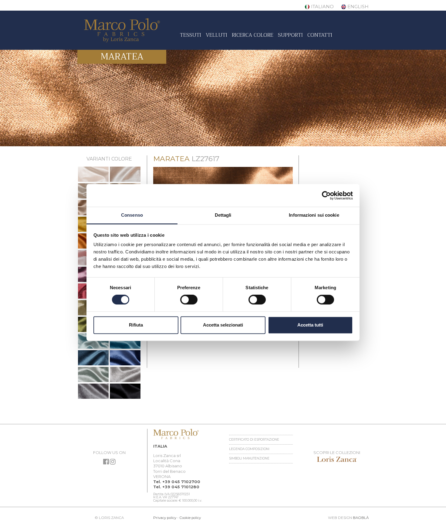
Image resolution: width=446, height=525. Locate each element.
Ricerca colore (252, 34)
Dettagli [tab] (223, 215)
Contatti (319, 34)
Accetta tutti (310, 324)
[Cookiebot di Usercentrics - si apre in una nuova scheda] (326, 195)
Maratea (122, 56)
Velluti (216, 34)
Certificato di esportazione (254, 440)
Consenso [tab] (132, 215)
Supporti (290, 34)
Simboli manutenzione (249, 458)
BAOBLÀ (361, 518)
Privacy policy (164, 518)
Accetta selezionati (223, 324)
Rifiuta (136, 324)
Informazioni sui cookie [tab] (314, 215)
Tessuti (190, 34)
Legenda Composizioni (249, 449)
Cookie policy (190, 518)
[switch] (189, 300)
